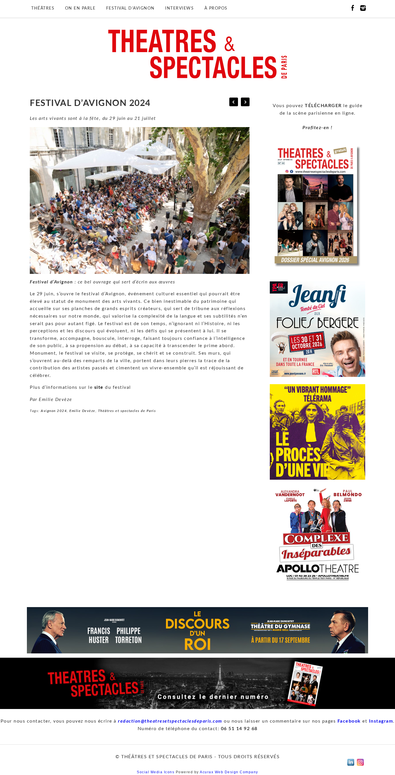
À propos (216, 8)
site (99, 387)
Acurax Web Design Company (229, 772)
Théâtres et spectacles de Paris (127, 411)
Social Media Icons (155, 772)
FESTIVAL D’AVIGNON (130, 8)
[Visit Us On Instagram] (360, 767)
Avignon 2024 (54, 411)
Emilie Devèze (82, 411)
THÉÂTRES (42, 8)
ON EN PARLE (80, 8)
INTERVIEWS (179, 8)
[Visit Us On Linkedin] (350, 767)
